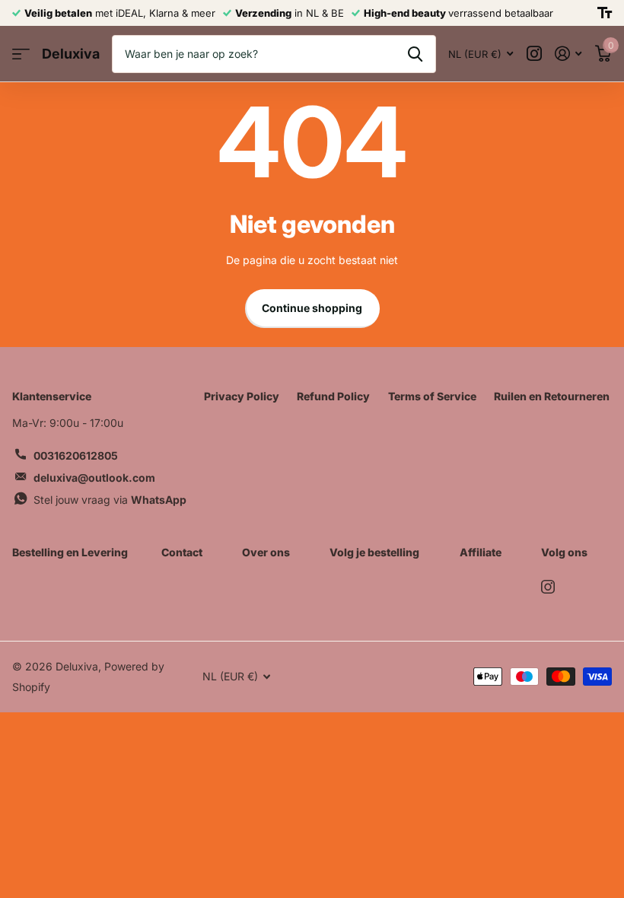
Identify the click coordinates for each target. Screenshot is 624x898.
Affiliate (480, 552)
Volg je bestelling (374, 552)
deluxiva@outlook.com (94, 477)
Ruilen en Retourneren (552, 396)
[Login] (568, 54)
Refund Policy (333, 396)
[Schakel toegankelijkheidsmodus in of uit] (604, 13)
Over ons (266, 552)
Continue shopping (312, 307)
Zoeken (415, 54)
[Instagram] (548, 587)
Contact (181, 552)
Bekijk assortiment (21, 54)
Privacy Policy (241, 396)
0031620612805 (75, 455)
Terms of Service (432, 396)
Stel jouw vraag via (109, 499)
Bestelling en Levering (70, 552)
